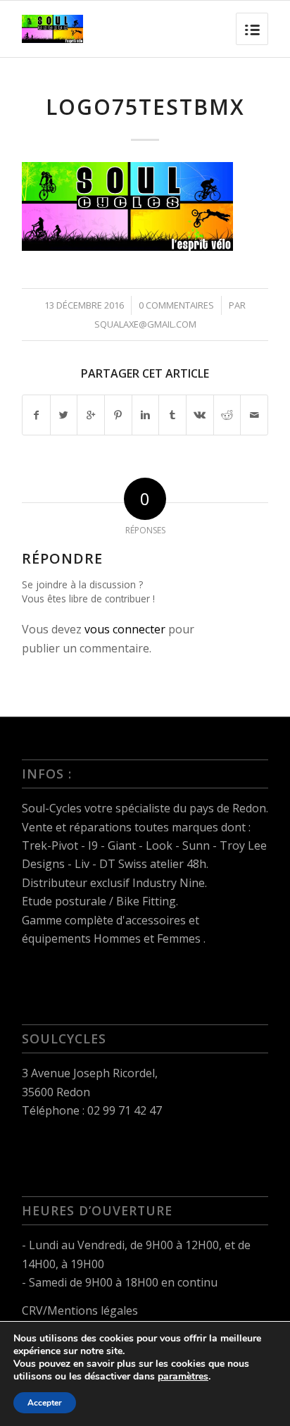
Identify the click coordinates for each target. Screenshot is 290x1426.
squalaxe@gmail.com (145, 324)
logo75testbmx (145, 106)
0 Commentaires (176, 305)
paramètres (183, 1376)
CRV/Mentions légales (80, 1310)
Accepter (44, 1402)
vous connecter (124, 629)
